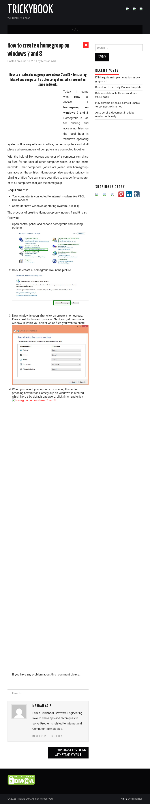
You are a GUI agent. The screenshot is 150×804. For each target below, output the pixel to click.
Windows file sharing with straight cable (70, 753)
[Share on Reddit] (114, 196)
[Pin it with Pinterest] (121, 194)
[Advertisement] (35, 114)
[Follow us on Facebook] (126, 10)
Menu (75, 29)
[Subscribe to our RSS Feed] (139, 10)
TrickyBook (30, 10)
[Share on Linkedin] (129, 194)
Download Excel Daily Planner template (118, 87)
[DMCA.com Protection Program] (21, 779)
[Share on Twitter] (106, 196)
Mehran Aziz (48, 61)
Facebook (56, 736)
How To (17, 693)
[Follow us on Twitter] (133, 10)
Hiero (124, 798)
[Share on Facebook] (98, 196)
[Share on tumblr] (137, 194)
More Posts (39, 736)
